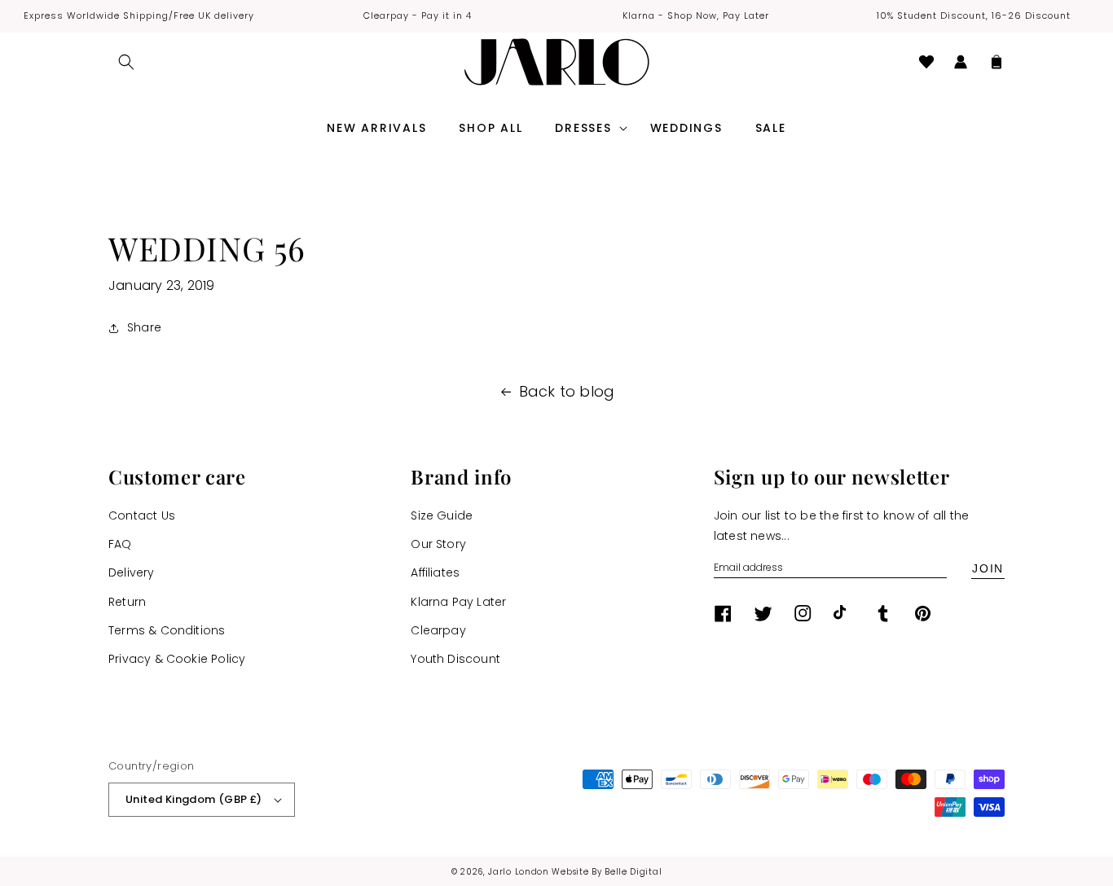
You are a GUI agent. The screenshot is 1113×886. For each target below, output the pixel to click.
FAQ (120, 544)
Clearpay (438, 630)
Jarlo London (518, 872)
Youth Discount (455, 659)
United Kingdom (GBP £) (193, 799)
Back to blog (567, 391)
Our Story (438, 544)
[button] (126, 62)
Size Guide (442, 515)
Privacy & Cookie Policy (176, 659)
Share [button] (144, 327)
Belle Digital (633, 872)
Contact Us (141, 515)
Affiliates (435, 572)
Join (988, 568)
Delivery (131, 572)
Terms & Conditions (166, 630)
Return (127, 602)
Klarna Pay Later (458, 602)
